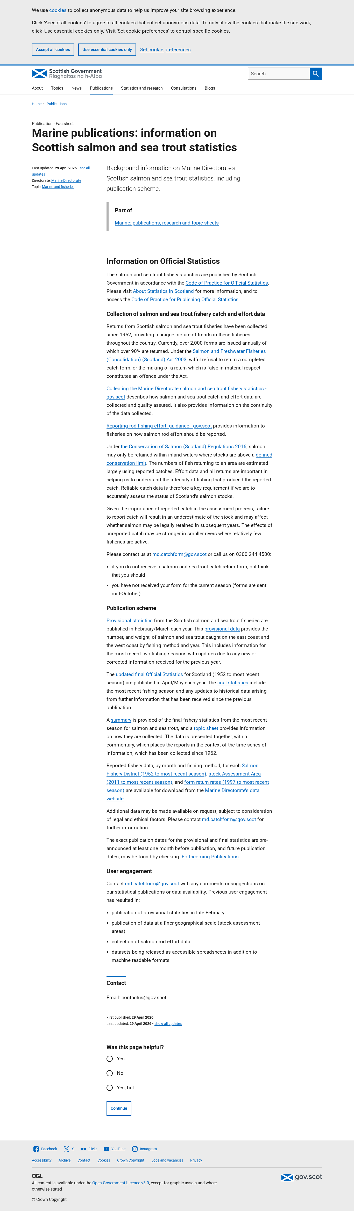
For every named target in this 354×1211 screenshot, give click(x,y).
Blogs (210, 88)
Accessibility (42, 1160)
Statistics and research (142, 88)
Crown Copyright (130, 1160)
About (37, 88)
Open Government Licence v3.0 (120, 1182)
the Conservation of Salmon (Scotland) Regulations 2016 (183, 446)
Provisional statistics (130, 620)
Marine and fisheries (58, 187)
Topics (57, 88)
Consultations (183, 88)
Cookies (103, 1160)
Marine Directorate (66, 180)
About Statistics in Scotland (163, 291)
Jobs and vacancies (167, 1160)
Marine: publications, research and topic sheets (167, 223)
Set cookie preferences (165, 50)
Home (36, 104)
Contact (83, 1160)
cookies (58, 10)
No (120, 1073)
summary (121, 720)
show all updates (168, 1023)
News (77, 88)
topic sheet (206, 728)
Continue (119, 1108)
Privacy (196, 1160)
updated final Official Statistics (149, 674)
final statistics (232, 683)
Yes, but (125, 1088)
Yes (121, 1059)
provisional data (222, 629)
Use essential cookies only (107, 49)
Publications (101, 88)
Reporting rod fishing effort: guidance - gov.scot (159, 426)
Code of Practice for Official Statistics (227, 283)
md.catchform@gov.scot (179, 554)
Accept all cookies (53, 49)
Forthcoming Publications (210, 857)
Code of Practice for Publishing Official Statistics (184, 299)
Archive (64, 1160)
